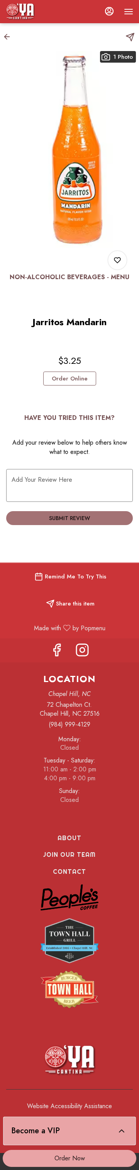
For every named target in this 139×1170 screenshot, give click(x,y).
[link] (69, 378)
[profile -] (109, 11)
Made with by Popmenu (55, 628)
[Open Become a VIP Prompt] (121, 1131)
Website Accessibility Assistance (69, 1106)
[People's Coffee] (69, 897)
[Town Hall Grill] (69, 940)
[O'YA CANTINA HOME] (40, 11)
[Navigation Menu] (128, 11)
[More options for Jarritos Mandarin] (117, 260)
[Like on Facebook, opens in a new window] (57, 652)
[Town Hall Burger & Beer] (69, 989)
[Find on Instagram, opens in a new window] (82, 652)
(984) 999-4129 (69, 724)
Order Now (69, 1158)
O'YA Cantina (69, 1060)
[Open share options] (130, 37)
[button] (9, 36)
